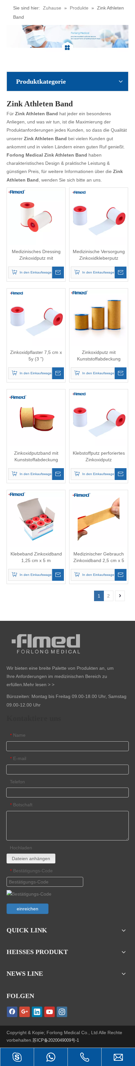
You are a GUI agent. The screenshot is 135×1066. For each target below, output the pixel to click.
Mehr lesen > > (38, 684)
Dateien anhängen (31, 858)
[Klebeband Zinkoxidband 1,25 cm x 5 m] (36, 518)
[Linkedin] (37, 1012)
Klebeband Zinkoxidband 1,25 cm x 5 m (36, 557)
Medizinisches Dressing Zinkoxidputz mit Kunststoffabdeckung (36, 255)
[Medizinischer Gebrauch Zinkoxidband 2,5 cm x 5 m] (98, 518)
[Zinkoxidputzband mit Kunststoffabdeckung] (36, 418)
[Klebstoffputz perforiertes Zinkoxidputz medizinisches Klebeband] (98, 418)
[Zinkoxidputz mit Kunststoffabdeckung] (98, 317)
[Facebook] (12, 1012)
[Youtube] (49, 1012)
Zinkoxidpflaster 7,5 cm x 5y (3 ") (36, 355)
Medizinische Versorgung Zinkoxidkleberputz (99, 255)
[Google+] (24, 1012)
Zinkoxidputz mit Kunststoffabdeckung (99, 355)
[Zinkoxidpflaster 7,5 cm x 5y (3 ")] (36, 317)
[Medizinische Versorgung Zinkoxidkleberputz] (98, 216)
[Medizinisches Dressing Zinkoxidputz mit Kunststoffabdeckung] (36, 216)
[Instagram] (62, 1012)
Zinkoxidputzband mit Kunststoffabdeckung (36, 456)
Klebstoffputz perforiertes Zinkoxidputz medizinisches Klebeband (98, 456)
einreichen (27, 908)
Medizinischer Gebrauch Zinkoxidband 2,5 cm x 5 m (98, 557)
